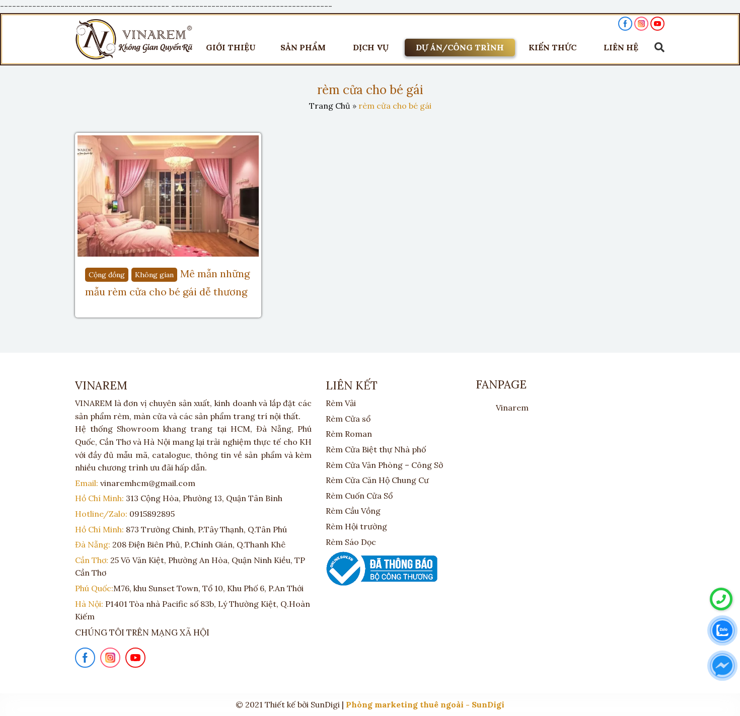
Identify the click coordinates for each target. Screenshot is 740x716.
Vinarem (512, 408)
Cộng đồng (107, 274)
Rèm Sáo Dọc (351, 542)
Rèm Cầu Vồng (353, 511)
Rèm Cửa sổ (348, 419)
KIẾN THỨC (552, 47)
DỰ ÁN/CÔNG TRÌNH (460, 47)
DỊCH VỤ (371, 47)
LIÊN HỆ (621, 47)
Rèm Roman (349, 434)
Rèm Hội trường (356, 526)
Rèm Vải (341, 403)
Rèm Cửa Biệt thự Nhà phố (376, 449)
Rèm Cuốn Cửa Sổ (359, 496)
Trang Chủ (329, 106)
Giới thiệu (231, 47)
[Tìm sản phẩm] (656, 47)
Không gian (154, 274)
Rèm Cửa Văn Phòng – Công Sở (384, 465)
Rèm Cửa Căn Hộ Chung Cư (377, 480)
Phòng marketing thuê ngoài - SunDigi (425, 704)
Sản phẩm (303, 47)
